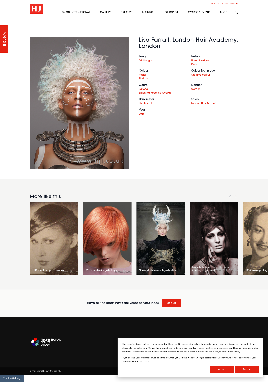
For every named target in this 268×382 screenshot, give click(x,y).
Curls (194, 64)
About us (214, 4)
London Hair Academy (205, 103)
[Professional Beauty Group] (46, 342)
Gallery (105, 12)
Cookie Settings (12, 378)
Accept (221, 369)
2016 (142, 114)
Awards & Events (199, 12)
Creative (126, 12)
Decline (246, 369)
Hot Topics (170, 12)
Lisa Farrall (145, 103)
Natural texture (200, 60)
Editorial (144, 89)
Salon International (76, 12)
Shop (223, 12)
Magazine (4, 39)
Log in (225, 4)
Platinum (144, 78)
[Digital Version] (2, 19)
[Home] (36, 9)
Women (196, 89)
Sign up (171, 303)
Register (234, 4)
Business (147, 12)
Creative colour (200, 75)
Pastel (142, 75)
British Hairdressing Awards (155, 93)
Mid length (145, 60)
